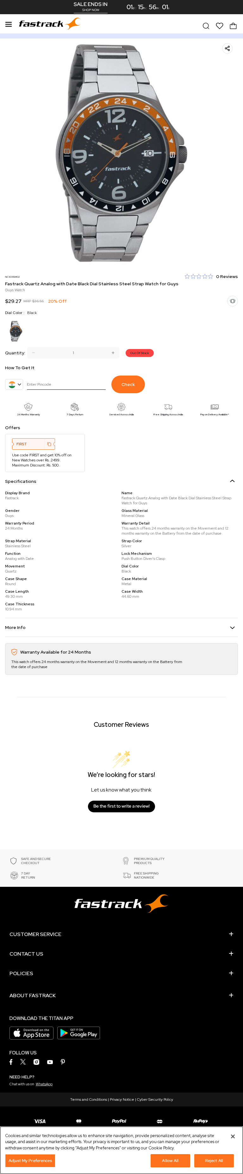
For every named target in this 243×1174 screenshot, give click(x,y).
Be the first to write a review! (121, 806)
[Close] (233, 1136)
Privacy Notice (122, 1099)
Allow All (170, 1160)
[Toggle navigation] (8, 23)
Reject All (214, 1160)
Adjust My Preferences (30, 1160)
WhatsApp (44, 1084)
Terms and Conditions (88, 1099)
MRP (27, 301)
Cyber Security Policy (155, 1099)
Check (128, 384)
